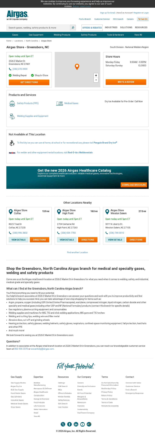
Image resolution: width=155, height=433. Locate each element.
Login (146, 13)
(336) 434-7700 (68, 233)
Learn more (85, 6)
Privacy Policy (107, 392)
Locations (19, 41)
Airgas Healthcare (41, 392)
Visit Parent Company (85, 413)
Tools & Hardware (115, 35)
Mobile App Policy (108, 389)
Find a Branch (85, 19)
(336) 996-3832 (20, 233)
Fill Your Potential (84, 393)
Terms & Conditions (109, 399)
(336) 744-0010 (116, 233)
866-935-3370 (21, 349)
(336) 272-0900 (20, 69)
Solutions (126, 27)
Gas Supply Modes (18, 383)
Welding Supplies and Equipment (32, 116)
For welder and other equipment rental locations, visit (55, 152)
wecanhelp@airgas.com (42, 349)
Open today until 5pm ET (21, 56)
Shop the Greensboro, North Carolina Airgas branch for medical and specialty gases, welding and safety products (75, 270)
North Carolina (32, 41)
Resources (141, 27)
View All (138, 35)
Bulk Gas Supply (17, 390)
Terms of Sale (107, 402)
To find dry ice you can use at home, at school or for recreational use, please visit (67, 143)
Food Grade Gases (18, 393)
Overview (80, 406)
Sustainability (82, 409)
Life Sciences (39, 406)
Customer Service (102, 19)
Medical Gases (71, 103)
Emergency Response (134, 393)
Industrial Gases (17, 400)
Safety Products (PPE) (28, 103)
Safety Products (89, 35)
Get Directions (29, 82)
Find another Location (77, 252)
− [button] (96, 80)
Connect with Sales (133, 383)
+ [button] (96, 75)
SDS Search (118, 19)
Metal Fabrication (41, 409)
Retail (36, 413)
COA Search (63, 386)
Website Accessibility (110, 406)
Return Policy (106, 396)
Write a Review (126, 82)
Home (9, 41)
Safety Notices (63, 400)
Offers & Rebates (92, 28)
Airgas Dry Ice (16, 386)
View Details (19, 240)
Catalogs (61, 383)
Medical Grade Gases (19, 404)
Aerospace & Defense (43, 389)
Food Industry (39, 402)
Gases (15, 35)
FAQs (60, 390)
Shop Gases (15, 407)
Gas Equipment (36, 35)
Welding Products (62, 35)
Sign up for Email (107, 13)
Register (137, 13)
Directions (39, 240)
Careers (130, 19)
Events (79, 390)
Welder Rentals (64, 397)
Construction (39, 396)
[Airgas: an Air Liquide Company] (17, 16)
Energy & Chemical (41, 399)
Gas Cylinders (16, 397)
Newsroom (81, 402)
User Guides (63, 407)
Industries (111, 27)
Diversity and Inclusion (86, 386)
